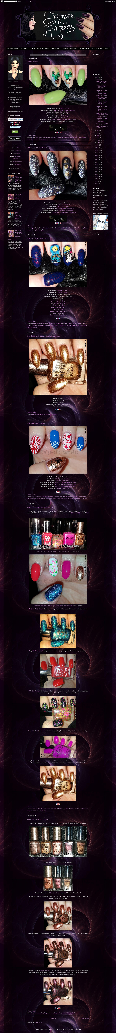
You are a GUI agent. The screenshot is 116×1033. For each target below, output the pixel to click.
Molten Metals (48, 414)
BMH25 (44, 496)
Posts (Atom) (38, 1022)
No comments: (32, 135)
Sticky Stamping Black (39, 230)
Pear (75, 137)
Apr (98, 137)
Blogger (78, 1029)
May (98, 135)
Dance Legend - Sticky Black (65, 208)
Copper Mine (57, 1013)
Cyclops (74, 323)
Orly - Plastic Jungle (63, 116)
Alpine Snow (34, 228)
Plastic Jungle (82, 137)
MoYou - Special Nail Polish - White (65, 484)
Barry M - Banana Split (58, 302)
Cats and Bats (50, 228)
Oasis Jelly (60, 137)
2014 (97, 174)
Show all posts (69, 55)
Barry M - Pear (64, 108)
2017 (97, 167)
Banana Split (35, 323)
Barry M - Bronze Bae (61, 117)
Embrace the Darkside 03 (62, 228)
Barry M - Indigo (62, 292)
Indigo (56, 325)
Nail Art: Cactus (32, 62)
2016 (97, 169)
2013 (97, 176)
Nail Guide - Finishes (97, 48)
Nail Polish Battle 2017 (68, 1013)
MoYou (68, 496)
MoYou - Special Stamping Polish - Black (64, 119)
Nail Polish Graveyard (42, 48)
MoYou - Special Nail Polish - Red (65, 486)
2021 (97, 157)
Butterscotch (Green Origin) (64, 323)
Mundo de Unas (63, 325)
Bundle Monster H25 (63, 488)
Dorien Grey (81, 323)
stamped (44, 139)
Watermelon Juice (32, 327)
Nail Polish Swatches (17, 161)
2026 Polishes (24, 48)
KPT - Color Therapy (58, 551)
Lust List (33, 48)
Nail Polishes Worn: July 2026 (102, 126)
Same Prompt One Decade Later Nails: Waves (18, 215)
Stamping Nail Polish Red (79, 498)
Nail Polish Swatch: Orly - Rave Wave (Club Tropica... (102, 115)
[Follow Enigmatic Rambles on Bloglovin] (15, 120)
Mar (98, 140)
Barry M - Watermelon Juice (58, 311)
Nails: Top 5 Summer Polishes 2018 (40, 507)
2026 (97, 77)
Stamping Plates (55, 48)
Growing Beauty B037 (45, 137)
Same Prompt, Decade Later (69, 48)
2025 (97, 148)
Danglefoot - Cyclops (62, 290)
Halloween (41, 325)
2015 (97, 172)
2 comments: (32, 226)
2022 (97, 155)
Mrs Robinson (73, 808)
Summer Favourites (37, 810)
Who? (106, 48)
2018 (97, 164)
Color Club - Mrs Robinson (68, 551)
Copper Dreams (44, 970)
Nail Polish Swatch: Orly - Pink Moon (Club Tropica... (101, 97)
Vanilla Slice (83, 325)
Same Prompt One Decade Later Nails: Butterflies (18, 179)
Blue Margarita (43, 323)
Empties (15, 168)
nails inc (83, 496)
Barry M (33, 414)
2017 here (73, 513)
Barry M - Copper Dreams (67, 858)
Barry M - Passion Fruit (48, 551)
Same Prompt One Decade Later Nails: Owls (101, 120)
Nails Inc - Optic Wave (62, 480)
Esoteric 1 (30, 325)
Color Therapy (61, 808)
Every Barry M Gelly (84, 48)
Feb (98, 142)
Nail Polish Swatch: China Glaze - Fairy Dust (101, 102)
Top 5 (45, 810)
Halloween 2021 (49, 325)
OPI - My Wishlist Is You (62, 479)
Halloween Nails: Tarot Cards (37, 239)
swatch (55, 414)
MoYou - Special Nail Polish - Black (65, 482)
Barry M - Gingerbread (78, 858)
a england (34, 808)
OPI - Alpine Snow (62, 206)
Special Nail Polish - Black (34, 139)
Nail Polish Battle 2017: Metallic (38, 819)
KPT (67, 808)
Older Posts (84, 1018)
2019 (97, 162)
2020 (97, 160)
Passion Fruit (81, 808)
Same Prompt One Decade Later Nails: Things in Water (101, 109)
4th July (33, 496)
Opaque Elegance (68, 137)
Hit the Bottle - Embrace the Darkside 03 (64, 212)
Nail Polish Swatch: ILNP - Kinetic (18, 196)
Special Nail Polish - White (64, 498)
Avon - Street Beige (58, 300)
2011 (96, 181)
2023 (97, 152)
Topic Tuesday (17, 150)
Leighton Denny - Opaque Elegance (64, 110)
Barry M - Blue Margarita (58, 304)
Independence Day (59, 496)
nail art (54, 137)
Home (53, 1018)
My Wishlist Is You (75, 496)
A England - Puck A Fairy (38, 551)
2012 (97, 179)
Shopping (20, 168)
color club (53, 808)
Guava (35, 325)
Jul (98, 130)
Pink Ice (78, 1013)
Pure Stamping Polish (81, 228)
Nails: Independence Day (36, 423)
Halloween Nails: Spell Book (37, 148)
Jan (98, 145)
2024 (97, 150)
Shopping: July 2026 (102, 123)
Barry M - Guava (58, 309)
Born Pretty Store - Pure (66, 210)
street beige (72, 325)
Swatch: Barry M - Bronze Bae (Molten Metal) (43, 336)
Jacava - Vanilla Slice (58, 313)
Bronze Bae (34, 137)
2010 (97, 183)
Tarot (77, 325)
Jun (98, 133)
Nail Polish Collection (13, 48)
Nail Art (17, 147)
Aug (98, 79)
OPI (28, 498)
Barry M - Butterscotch (58, 307)
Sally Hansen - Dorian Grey (58, 315)
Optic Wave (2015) (35, 498)
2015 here (80, 513)
